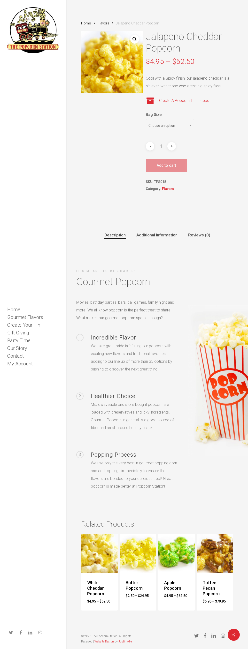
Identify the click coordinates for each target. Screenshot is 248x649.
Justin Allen (125, 641)
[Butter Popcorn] (138, 553)
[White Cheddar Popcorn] (99, 553)
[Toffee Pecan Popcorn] (215, 553)
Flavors (103, 23)
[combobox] (170, 125)
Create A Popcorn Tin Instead (184, 100)
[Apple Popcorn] (176, 553)
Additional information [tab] (157, 235)
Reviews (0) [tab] (199, 235)
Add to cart (166, 165)
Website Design (104, 641)
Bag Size (154, 114)
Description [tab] (115, 235)
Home (86, 23)
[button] (134, 39)
